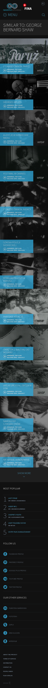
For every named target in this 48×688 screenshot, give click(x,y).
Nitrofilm (13, 641)
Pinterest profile (16, 562)
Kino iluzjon (14, 633)
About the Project (10, 654)
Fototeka (13, 616)
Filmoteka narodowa (17, 608)
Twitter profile (15, 587)
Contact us (7, 667)
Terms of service (9, 659)
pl (43, 3)
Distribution (7, 663)
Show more (24, 473)
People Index (8, 671)
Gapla (11, 625)
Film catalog (8, 675)
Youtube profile (16, 579)
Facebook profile (16, 554)
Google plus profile (17, 570)
